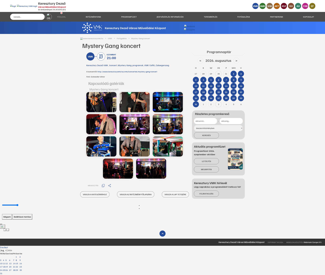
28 (14, 270)
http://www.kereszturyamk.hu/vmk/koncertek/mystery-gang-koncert (127, 71)
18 (4, 266)
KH (291, 6)
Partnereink (276, 17)
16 (21, 263)
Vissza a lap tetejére (175, 194)
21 (14, 266)
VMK (255, 6)
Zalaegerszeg (162, 65)
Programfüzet (129, 17)
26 (6, 270)
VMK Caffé (149, 65)
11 (4, 263)
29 (17, 270)
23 (21, 266)
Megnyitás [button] (206, 169)
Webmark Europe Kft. (313, 242)
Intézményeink (93, 17)
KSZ (284, 6)
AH (298, 6)
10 (1, 263)
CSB (305, 6)
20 (10, 266)
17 (1, 266)
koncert (113, 65)
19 (6, 266)
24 (1, 270)
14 (14, 263)
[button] (103, 185)
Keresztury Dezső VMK (97, 65)
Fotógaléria (243, 17)
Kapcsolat (308, 17)
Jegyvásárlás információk (170, 17)
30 (21, 270)
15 (17, 263)
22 (17, 266)
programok (137, 65)
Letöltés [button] (206, 161)
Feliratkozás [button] (206, 193)
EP (312, 6)
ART (276, 6)
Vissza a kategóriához (95, 194)
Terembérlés (210, 17)
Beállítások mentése (22, 216)
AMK (262, 6)
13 (10, 263)
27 (10, 270)
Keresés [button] (206, 135)
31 (1, 273)
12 (6, 263)
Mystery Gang (125, 65)
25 (4, 270)
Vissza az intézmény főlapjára (136, 194)
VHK (269, 6)
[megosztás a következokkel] (109, 185)
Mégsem (7, 216)
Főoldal (61, 17)
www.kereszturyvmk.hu (93, 38)
